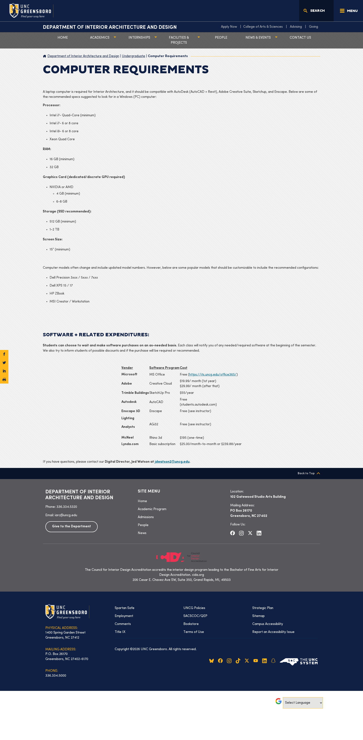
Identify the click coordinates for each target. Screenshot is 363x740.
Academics (99, 37)
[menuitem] (230, 26)
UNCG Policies (194, 608)
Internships (139, 37)
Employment (124, 616)
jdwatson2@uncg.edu (172, 462)
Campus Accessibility (267, 624)
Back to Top (306, 473)
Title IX (120, 632)
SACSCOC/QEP (195, 616)
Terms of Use (193, 632)
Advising (296, 27)
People (221, 37)
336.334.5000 (55, 675)
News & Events (258, 37)
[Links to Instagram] (241, 533)
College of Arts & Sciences (263, 27)
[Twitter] (4, 362)
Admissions (146, 517)
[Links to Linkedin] (259, 533)
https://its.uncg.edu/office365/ (213, 374)
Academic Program (152, 509)
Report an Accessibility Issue (273, 632)
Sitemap (258, 616)
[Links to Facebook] (232, 533)
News (142, 533)
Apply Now (229, 27)
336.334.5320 (67, 507)
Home (63, 37)
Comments (123, 624)
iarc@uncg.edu (66, 515)
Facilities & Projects (179, 40)
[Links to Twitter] (250, 533)
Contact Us (300, 37)
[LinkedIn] (4, 371)
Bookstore (191, 624)
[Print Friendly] (4, 379)
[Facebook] (4, 354)
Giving (313, 27)
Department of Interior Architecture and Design (110, 27)
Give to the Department (71, 526)
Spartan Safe (124, 608)
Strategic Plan (262, 608)
